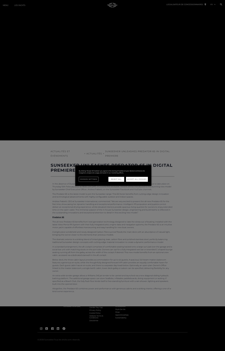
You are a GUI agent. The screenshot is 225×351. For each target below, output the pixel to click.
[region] (113, 175)
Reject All (116, 179)
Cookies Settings (88, 179)
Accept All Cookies (137, 179)
